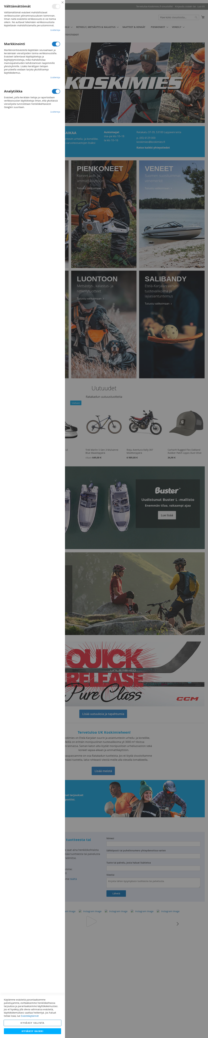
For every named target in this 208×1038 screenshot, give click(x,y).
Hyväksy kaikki (32, 1031)
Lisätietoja (55, 30)
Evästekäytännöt (30, 1015)
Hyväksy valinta (32, 1022)
